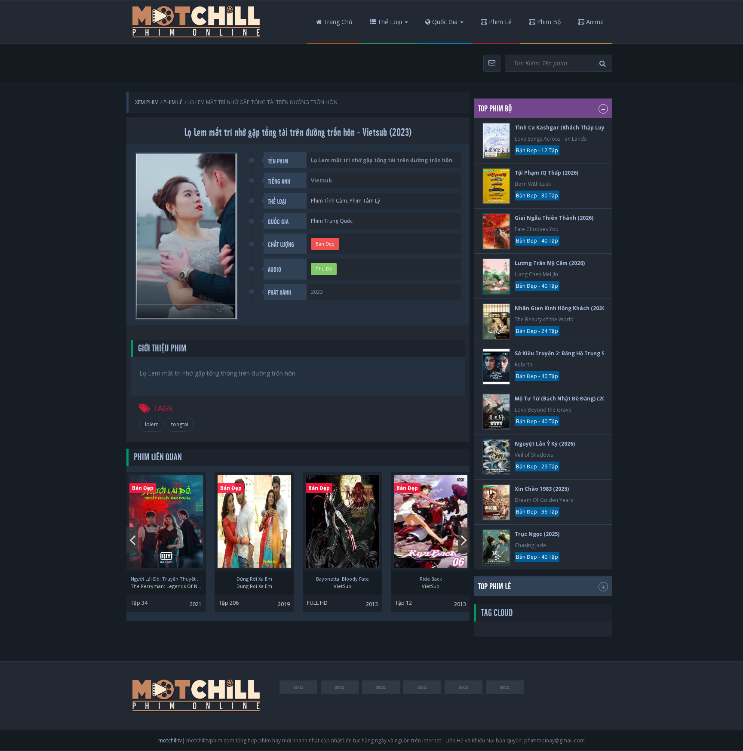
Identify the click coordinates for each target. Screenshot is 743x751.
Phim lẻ (499, 22)
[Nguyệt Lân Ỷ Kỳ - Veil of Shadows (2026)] (496, 457)
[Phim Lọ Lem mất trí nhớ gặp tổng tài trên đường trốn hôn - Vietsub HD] (196, 21)
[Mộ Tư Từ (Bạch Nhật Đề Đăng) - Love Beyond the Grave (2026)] (496, 412)
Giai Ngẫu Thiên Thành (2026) (554, 218)
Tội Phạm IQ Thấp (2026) (546, 172)
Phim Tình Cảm (329, 200)
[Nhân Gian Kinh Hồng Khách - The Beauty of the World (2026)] (496, 321)
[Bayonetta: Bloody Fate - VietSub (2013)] (342, 521)
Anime (594, 22)
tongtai (179, 424)
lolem (152, 424)
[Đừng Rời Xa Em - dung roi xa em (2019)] (254, 521)
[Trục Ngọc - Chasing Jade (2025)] (496, 547)
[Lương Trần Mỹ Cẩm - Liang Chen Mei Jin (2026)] (496, 276)
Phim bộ (548, 22)
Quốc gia (443, 22)
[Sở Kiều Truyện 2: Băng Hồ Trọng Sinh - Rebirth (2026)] (496, 366)
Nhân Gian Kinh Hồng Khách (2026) (561, 308)
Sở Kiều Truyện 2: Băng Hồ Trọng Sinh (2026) (572, 353)
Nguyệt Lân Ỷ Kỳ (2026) (545, 443)
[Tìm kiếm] (603, 63)
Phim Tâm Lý (365, 200)
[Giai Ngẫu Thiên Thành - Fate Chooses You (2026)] (496, 231)
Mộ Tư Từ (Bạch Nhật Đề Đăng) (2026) (564, 398)
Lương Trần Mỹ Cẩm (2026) (550, 263)
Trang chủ (337, 22)
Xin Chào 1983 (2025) (542, 488)
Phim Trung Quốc (332, 221)
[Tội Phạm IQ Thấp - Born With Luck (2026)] (496, 186)
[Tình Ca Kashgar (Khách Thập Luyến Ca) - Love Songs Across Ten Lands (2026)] (496, 141)
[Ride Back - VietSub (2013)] (430, 521)
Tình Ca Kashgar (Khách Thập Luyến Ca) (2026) (576, 127)
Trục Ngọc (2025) (537, 534)
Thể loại (389, 22)
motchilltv (170, 740)
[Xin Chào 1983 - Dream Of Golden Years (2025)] (496, 502)
